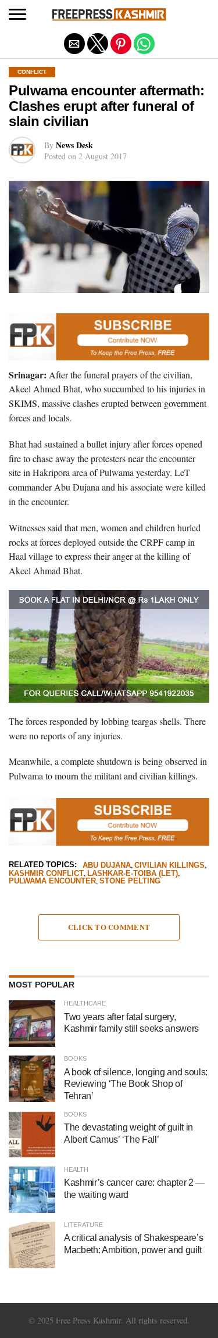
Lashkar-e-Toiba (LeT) (132, 874)
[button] (17, 14)
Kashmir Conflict (46, 874)
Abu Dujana (107, 866)
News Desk (74, 145)
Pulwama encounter (52, 881)
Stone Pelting (129, 881)
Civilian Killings (169, 866)
